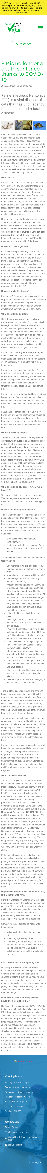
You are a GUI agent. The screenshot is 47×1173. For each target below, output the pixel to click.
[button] (40, 27)
